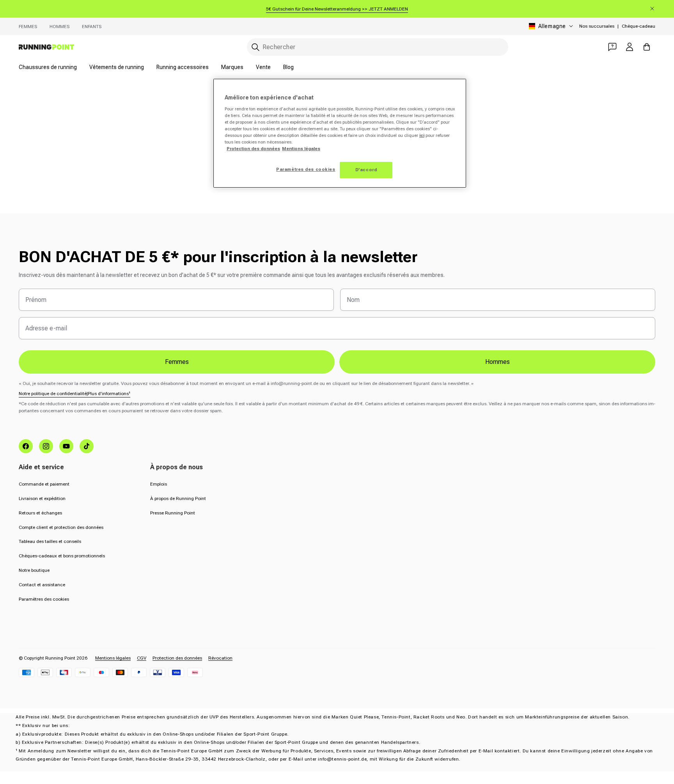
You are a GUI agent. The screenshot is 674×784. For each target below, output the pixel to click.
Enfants (91, 26)
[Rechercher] (255, 47)
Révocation (220, 658)
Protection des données (177, 658)
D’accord (366, 169)
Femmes (28, 26)
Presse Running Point (172, 513)
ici (421, 135)
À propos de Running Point (178, 498)
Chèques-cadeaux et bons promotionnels (62, 556)
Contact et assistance (42, 584)
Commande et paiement (44, 484)
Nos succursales (596, 26)
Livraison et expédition (42, 498)
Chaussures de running (48, 67)
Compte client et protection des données (61, 527)
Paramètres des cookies (44, 599)
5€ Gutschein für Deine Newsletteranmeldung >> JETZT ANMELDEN (337, 9)
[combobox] (377, 47)
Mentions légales (113, 658)
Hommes (59, 26)
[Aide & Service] (612, 46)
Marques (232, 67)
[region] (339, 133)
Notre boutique (34, 570)
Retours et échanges (40, 513)
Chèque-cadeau (638, 26)
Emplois (158, 484)
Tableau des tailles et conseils (50, 541)
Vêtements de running (116, 67)
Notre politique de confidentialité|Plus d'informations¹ (74, 393)
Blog (288, 67)
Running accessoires (182, 67)
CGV (141, 658)
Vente (263, 67)
